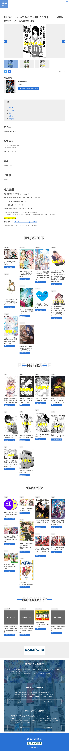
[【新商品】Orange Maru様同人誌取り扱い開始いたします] (58, 621)
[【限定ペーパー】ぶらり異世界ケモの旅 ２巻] (42, 389)
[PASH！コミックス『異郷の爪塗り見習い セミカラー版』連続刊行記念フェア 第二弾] (27, 536)
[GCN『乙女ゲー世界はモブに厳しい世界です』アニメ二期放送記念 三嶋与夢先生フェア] (11, 535)
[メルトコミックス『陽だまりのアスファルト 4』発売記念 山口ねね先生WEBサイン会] (11, 330)
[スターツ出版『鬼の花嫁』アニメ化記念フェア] (58, 543)
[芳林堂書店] (34, 743)
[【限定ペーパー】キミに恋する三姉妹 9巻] (11, 426)
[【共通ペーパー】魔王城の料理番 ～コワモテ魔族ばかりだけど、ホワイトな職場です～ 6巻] (11, 458)
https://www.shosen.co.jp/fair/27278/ (25, 222)
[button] (5, 41)
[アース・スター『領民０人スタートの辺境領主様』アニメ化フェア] (11, 561)
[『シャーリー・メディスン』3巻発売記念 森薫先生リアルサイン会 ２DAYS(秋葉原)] (11, 291)
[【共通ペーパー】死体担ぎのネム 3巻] (27, 461)
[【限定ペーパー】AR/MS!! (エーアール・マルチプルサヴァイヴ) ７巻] (27, 390)
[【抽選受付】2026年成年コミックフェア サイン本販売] (42, 299)
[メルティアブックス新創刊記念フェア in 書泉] (27, 505)
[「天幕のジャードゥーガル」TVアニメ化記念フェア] (27, 573)
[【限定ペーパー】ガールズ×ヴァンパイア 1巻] (58, 426)
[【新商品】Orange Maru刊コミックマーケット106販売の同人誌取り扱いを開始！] (11, 622)
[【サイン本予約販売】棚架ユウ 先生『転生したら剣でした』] (27, 301)
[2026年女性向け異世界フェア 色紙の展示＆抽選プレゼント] (11, 508)
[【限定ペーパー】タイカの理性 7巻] (42, 424)
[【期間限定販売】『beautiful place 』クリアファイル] (42, 619)
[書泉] (34, 738)
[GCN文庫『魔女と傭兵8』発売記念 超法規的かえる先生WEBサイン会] (27, 338)
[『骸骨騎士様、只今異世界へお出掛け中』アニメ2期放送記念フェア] (58, 512)
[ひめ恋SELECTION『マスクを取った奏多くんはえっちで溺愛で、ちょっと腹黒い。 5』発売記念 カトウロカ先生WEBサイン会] (58, 304)
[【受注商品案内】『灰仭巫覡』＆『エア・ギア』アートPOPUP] (11, 257)
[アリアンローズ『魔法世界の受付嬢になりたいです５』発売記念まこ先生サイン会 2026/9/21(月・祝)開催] (42, 265)
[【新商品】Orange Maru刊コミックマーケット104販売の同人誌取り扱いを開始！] (27, 622)
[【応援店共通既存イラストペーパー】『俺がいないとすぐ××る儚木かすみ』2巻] (11, 390)
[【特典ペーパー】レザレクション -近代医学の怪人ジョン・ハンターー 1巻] (58, 390)
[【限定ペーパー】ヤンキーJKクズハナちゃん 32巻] (27, 426)
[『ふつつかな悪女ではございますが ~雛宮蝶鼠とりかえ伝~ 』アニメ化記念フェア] (42, 545)
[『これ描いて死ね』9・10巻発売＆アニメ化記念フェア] (42, 512)
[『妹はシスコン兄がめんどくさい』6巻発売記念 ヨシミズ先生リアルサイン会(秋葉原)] (27, 263)
